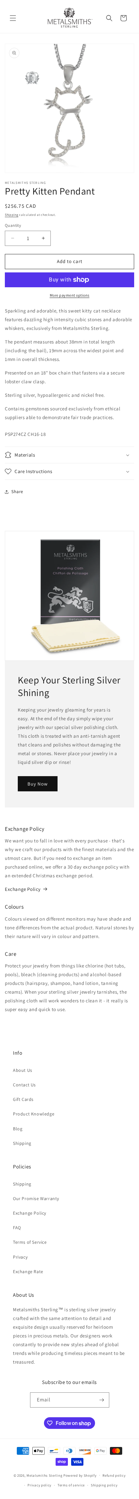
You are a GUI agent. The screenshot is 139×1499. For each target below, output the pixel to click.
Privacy (20, 1257)
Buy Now (37, 783)
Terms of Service (30, 1242)
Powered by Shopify (80, 1475)
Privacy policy (39, 1485)
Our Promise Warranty (36, 1198)
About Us (22, 1070)
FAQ (17, 1227)
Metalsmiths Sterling (44, 1475)
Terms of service (71, 1485)
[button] (13, 18)
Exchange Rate (28, 1271)
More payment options (70, 295)
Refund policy (113, 1475)
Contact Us (24, 1085)
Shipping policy (104, 1485)
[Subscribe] (102, 1400)
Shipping (11, 215)
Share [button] (17, 491)
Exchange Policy (23, 889)
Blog (17, 1129)
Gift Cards (23, 1099)
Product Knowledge (33, 1114)
